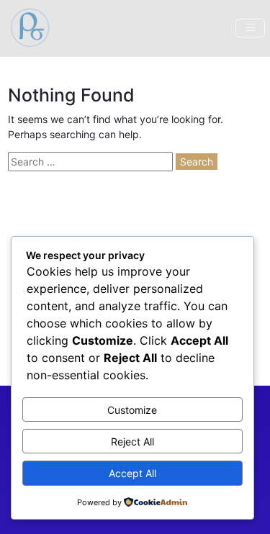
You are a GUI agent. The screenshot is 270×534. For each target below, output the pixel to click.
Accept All (132, 473)
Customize (132, 410)
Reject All (132, 441)
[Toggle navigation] (250, 28)
